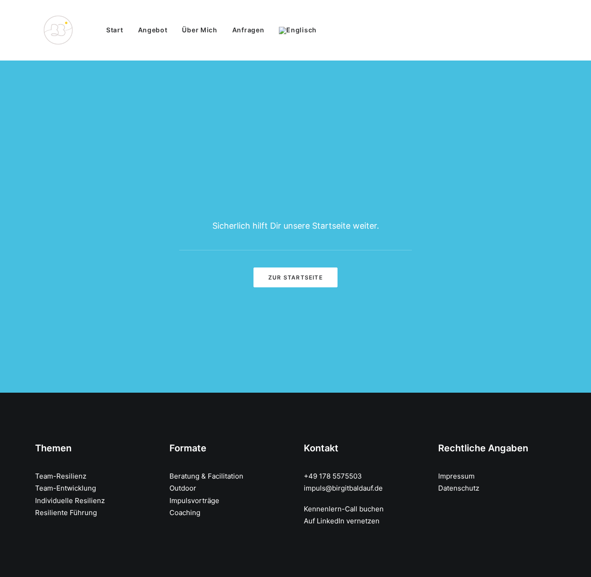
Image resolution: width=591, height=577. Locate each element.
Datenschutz (458, 488)
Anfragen (248, 30)
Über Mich (199, 30)
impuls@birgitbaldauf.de (343, 488)
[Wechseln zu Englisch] (294, 30)
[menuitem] (118, 30)
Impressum (456, 476)
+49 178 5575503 (333, 476)
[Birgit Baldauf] (58, 30)
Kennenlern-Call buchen (344, 508)
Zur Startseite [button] (295, 277)
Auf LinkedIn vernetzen (342, 520)
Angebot (153, 30)
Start (114, 30)
